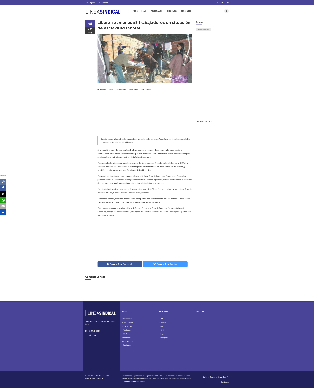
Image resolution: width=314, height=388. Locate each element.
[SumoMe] (3, 212)
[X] (3, 194)
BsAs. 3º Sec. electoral (117, 90)
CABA (162, 319)
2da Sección (128, 322)
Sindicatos (172, 11)
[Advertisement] (145, 115)
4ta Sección (127, 330)
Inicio (135, 11)
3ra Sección (127, 326)
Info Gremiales (134, 90)
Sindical (103, 90)
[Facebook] (218, 2)
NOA (162, 330)
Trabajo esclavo (203, 29)
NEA (161, 326)
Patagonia (164, 338)
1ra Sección (127, 319)
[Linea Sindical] (105, 11)
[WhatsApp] (3, 200)
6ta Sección (127, 338)
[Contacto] (228, 2)
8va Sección (127, 345)
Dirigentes (186, 11)
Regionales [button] (156, 11)
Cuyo (162, 334)
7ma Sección (128, 341)
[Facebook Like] (3, 182)
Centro (163, 322)
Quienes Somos (209, 377)
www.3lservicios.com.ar (94, 378)
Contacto (225, 382)
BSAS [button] (143, 11)
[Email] (3, 206)
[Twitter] (223, 2)
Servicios (222, 377)
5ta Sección (127, 334)
